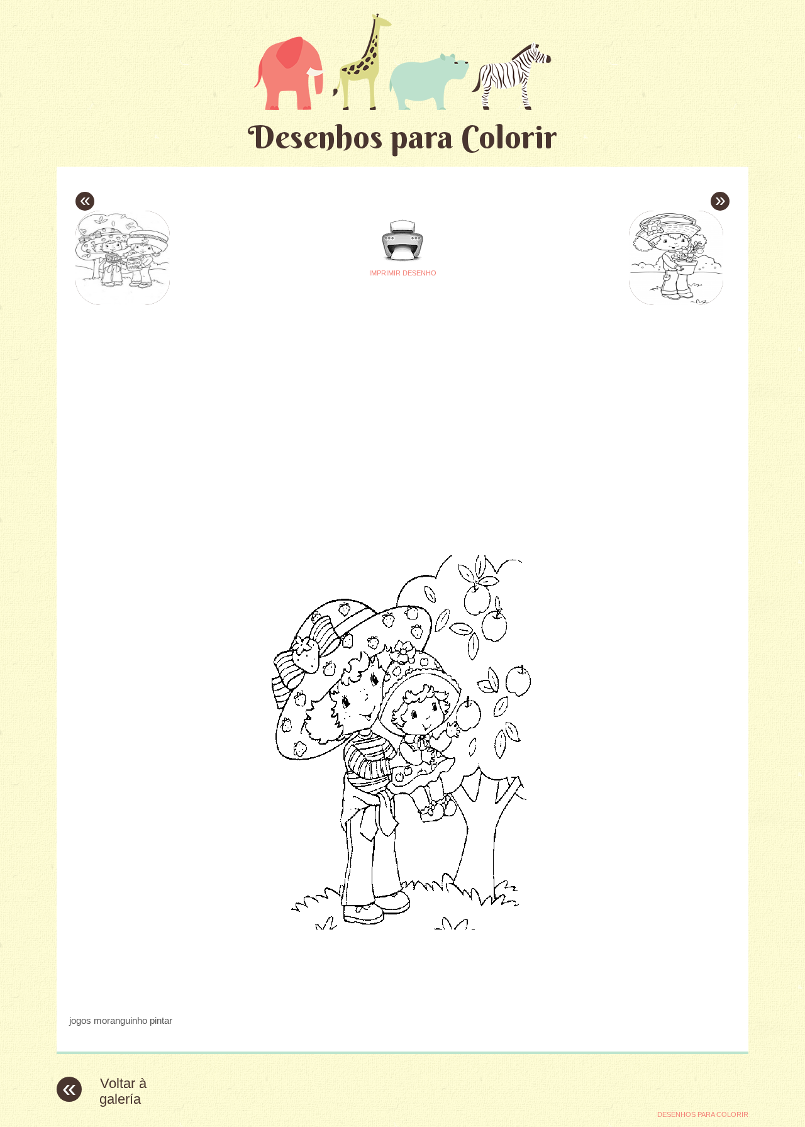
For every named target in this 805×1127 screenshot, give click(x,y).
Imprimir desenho (402, 273)
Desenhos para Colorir (402, 136)
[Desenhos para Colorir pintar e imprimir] (402, 61)
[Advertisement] (284, 397)
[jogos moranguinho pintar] (403, 996)
